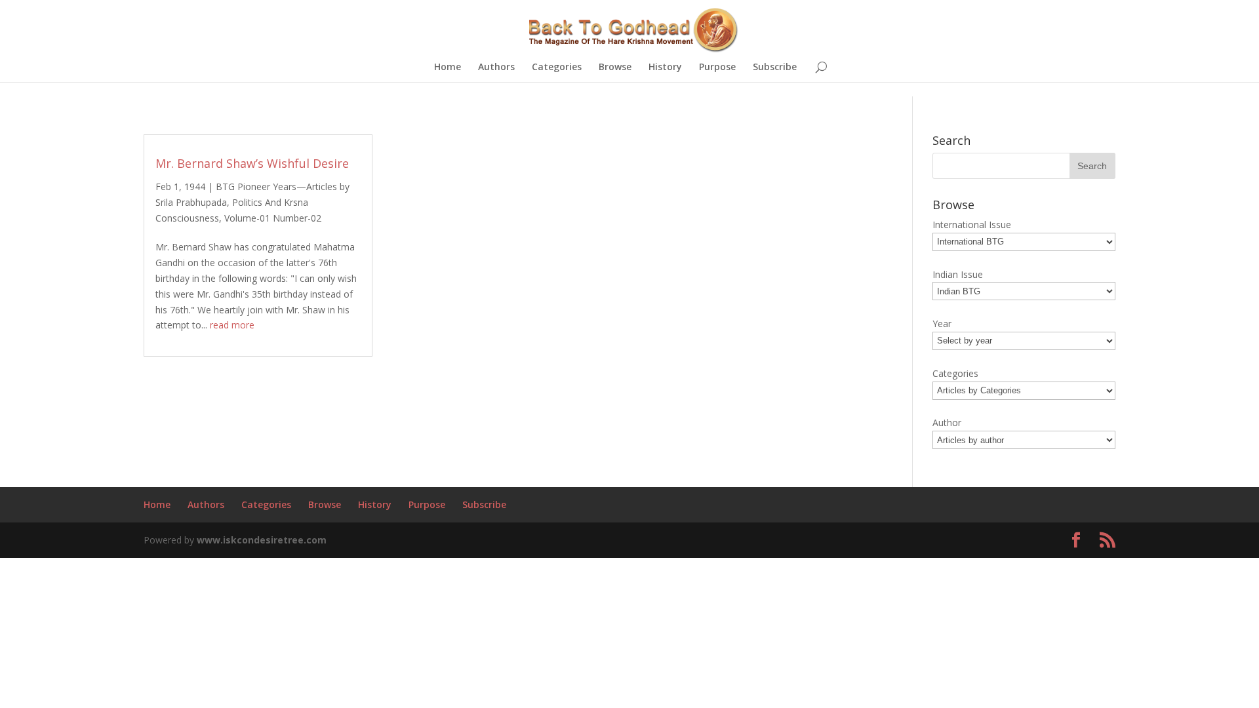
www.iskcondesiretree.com (262, 540)
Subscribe (775, 67)
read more (232, 325)
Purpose (717, 67)
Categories (557, 67)
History (665, 67)
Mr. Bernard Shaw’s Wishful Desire (252, 163)
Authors (496, 67)
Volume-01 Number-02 (272, 218)
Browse (615, 67)
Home (447, 67)
